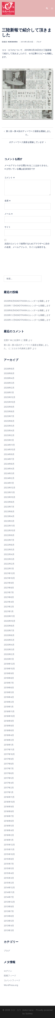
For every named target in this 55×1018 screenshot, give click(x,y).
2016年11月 (9, 797)
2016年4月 (9, 830)
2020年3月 (9, 649)
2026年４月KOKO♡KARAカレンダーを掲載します (27, 320)
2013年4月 (9, 925)
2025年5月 (9, 425)
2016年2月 (9, 835)
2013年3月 (9, 930)
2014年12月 (9, 887)
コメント (9, 177)
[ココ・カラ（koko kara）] (8, 8)
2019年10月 (9, 668)
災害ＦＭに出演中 (12, 340)
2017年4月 (9, 783)
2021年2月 (9, 606)
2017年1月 (8, 792)
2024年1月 (9, 483)
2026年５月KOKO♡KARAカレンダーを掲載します (27, 315)
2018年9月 (9, 721)
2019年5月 (9, 692)
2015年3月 (9, 878)
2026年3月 (9, 383)
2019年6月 (9, 687)
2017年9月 (9, 759)
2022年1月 (9, 568)
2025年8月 (9, 411)
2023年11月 (9, 492)
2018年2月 (9, 740)
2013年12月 (9, 902)
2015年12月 (9, 844)
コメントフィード (12, 980)
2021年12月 (9, 573)
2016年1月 (9, 840)
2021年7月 (9, 592)
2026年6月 (9, 373)
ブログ (38, 42)
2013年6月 (9, 916)
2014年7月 (9, 897)
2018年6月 (9, 730)
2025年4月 (9, 430)
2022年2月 (9, 563)
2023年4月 (9, 516)
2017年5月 (9, 778)
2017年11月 (9, 749)
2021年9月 (9, 583)
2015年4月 (9, 873)
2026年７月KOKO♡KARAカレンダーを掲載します (27, 305)
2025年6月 (9, 421)
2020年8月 (9, 625)
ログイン (8, 971)
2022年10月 (9, 530)
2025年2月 (9, 435)
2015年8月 (9, 859)
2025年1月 (9, 440)
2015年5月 (9, 868)
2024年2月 (9, 478)
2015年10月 (9, 854)
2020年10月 (9, 621)
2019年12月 (9, 663)
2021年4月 (9, 602)
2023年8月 (9, 502)
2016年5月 (9, 825)
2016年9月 (9, 806)
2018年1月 (9, 744)
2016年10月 (9, 801)
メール (8, 213)
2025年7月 (9, 416)
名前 (7, 200)
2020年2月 (9, 654)
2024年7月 (9, 459)
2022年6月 (9, 544)
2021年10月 (9, 578)
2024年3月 (9, 473)
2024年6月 (9, 464)
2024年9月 (9, 454)
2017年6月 (9, 773)
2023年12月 (9, 487)
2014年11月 (9, 892)
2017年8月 (9, 763)
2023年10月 (9, 497)
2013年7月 (9, 911)
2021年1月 (9, 611)
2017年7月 (9, 768)
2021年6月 (9, 597)
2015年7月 (9, 863)
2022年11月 (9, 525)
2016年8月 (9, 811)
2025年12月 (9, 397)
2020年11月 (9, 616)
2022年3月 (9, 559)
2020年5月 (9, 640)
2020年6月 (9, 635)
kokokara (13, 42)
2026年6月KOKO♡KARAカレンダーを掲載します (27, 310)
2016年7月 (9, 816)
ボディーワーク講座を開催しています (26, 142)
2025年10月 (9, 402)
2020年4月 (9, 644)
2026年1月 (9, 392)
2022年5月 (9, 549)
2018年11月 (9, 711)
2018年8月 (9, 725)
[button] (47, 8)
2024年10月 (9, 449)
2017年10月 (9, 754)
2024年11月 (9, 445)
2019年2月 (9, 702)
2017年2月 (9, 787)
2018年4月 (9, 735)
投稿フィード (10, 975)
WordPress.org (11, 985)
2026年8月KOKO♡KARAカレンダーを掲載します (27, 301)
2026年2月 (9, 387)
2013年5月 (9, 921)
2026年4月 (9, 378)
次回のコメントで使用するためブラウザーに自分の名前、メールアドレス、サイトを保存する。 (27, 245)
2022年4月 (9, 554)
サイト (7, 227)
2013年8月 (9, 906)
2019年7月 (9, 682)
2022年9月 (9, 535)
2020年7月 (9, 630)
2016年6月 (9, 821)
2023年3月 (9, 521)
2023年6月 (9, 511)
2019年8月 (9, 678)
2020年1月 (9, 659)
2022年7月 (9, 540)
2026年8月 (9, 368)
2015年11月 (9, 849)
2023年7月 (9, 506)
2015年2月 (9, 882)
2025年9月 (9, 406)
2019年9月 (9, 673)
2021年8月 (9, 587)
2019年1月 (9, 706)
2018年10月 (9, 716)
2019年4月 (9, 697)
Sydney (29, 1013)
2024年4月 (9, 468)
